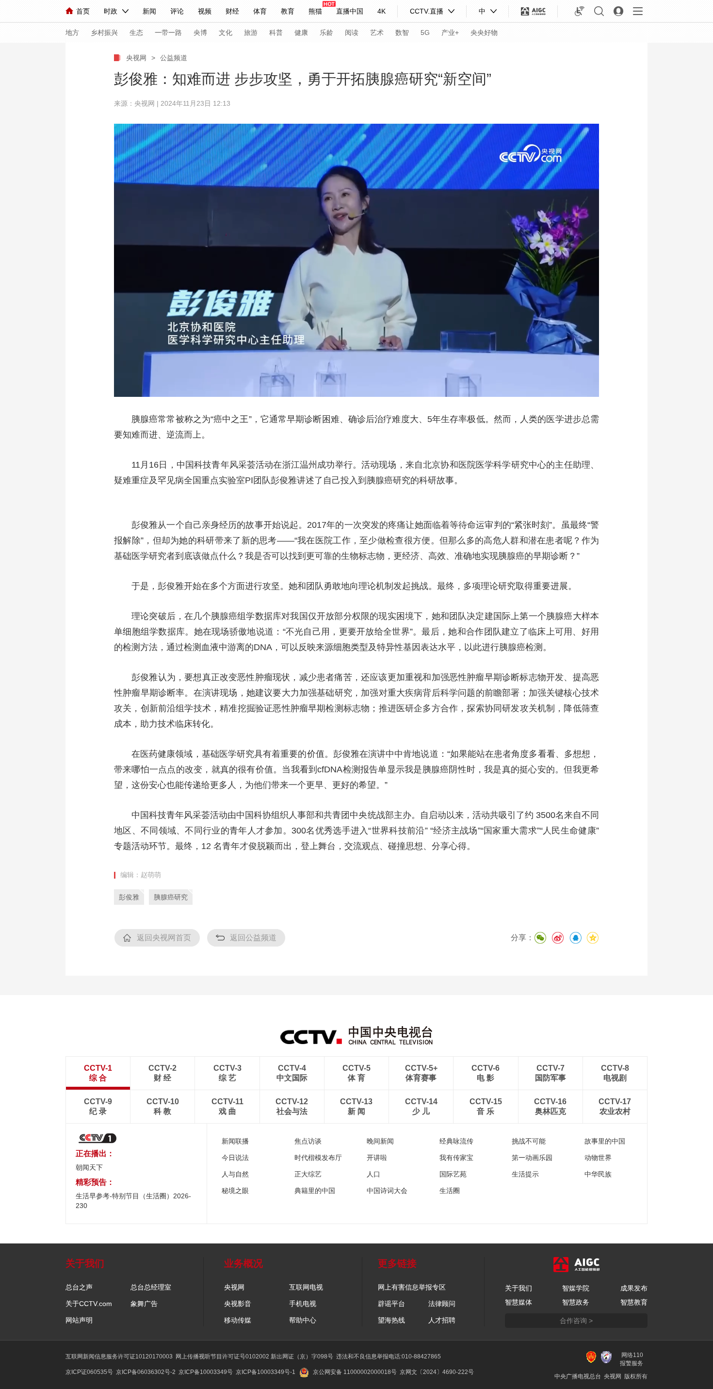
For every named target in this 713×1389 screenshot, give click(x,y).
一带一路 (168, 32)
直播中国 (349, 11)
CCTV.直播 (426, 11)
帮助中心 (302, 1320)
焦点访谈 (308, 1141)
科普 (276, 32)
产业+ (450, 32)
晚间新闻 (380, 1141)
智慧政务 (575, 1302)
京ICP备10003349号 (205, 1372)
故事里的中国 (604, 1141)
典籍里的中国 (314, 1190)
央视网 (136, 57)
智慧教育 (634, 1302)
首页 (83, 11)
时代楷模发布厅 (318, 1157)
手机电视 (302, 1303)
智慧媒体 (518, 1302)
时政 (110, 11)
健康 (301, 32)
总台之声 (79, 1287)
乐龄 (326, 32)
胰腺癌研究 (171, 897)
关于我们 (518, 1288)
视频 (204, 11)
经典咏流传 (456, 1141)
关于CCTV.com (88, 1303)
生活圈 (449, 1190)
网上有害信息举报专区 (412, 1287)
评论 (177, 11)
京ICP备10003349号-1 (265, 1372)
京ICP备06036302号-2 (146, 1372)
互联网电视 (306, 1287)
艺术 (377, 32)
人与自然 (235, 1174)
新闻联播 (235, 1141)
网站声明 (79, 1320)
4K (381, 11)
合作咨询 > (576, 1320)
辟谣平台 (391, 1303)
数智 (402, 32)
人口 (373, 1174)
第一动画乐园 (532, 1157)
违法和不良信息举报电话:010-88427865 (388, 1356)
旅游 (251, 32)
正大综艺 (308, 1174)
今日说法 (235, 1157)
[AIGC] (533, 11)
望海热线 (391, 1320)
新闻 (149, 11)
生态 (136, 32)
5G (425, 32)
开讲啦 (377, 1157)
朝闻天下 (89, 1167)
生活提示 (525, 1174)
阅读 (351, 32)
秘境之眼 (235, 1190)
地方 (72, 32)
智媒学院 (575, 1288)
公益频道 (173, 57)
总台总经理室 (150, 1287)
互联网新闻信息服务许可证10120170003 (119, 1356)
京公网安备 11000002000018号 (355, 1372)
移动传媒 (237, 1320)
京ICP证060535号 (89, 1372)
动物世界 (598, 1157)
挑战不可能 (529, 1141)
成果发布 (634, 1288)
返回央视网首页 (164, 937)
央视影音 (237, 1303)
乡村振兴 (104, 32)
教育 (287, 11)
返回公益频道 (253, 937)
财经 (232, 11)
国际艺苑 (453, 1174)
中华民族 (598, 1174)
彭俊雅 (129, 897)
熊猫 (315, 11)
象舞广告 (144, 1303)
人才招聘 (441, 1320)
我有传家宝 (456, 1157)
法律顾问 (441, 1303)
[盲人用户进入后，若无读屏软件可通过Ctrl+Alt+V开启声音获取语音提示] (579, 11)
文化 (225, 32)
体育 (260, 11)
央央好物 (484, 32)
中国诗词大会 (387, 1190)
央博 (200, 32)
